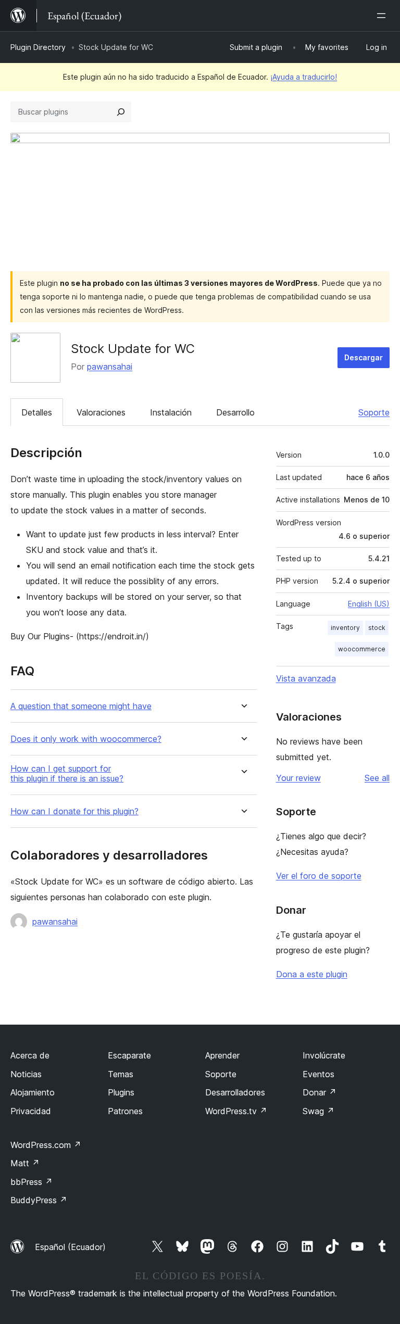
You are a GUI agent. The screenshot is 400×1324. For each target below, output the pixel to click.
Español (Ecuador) (70, 1247)
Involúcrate (324, 1055)
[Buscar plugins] (120, 112)
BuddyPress (38, 1200)
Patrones (125, 1111)
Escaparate (129, 1055)
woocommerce (361, 649)
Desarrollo (235, 412)
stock (376, 628)
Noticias (26, 1074)
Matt (25, 1163)
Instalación (171, 412)
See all (377, 778)
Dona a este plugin (311, 974)
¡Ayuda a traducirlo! (303, 76)
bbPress (31, 1182)
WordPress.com (45, 1145)
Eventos (318, 1074)
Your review (298, 778)
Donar (319, 1092)
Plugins (121, 1092)
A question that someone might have (81, 706)
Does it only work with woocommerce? (85, 739)
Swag (318, 1111)
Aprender (222, 1055)
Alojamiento (32, 1092)
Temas (120, 1074)
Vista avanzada (306, 678)
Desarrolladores (235, 1092)
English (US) (369, 603)
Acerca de (29, 1055)
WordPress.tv (236, 1111)
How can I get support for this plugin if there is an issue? (66, 774)
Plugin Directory (38, 47)
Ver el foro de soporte (318, 876)
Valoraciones (101, 412)
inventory (345, 628)
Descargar (363, 357)
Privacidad (30, 1111)
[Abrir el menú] (383, 15)
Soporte (374, 412)
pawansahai (109, 366)
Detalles (36, 412)
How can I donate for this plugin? (74, 811)
